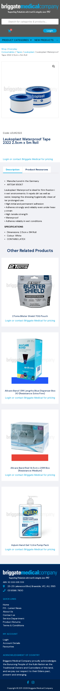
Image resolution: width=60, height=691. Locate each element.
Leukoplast (29, 52)
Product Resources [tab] (36, 169)
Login (50, 30)
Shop (4, 49)
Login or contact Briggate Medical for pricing (28, 159)
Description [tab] (13, 169)
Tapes (19, 52)
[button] (53, 66)
